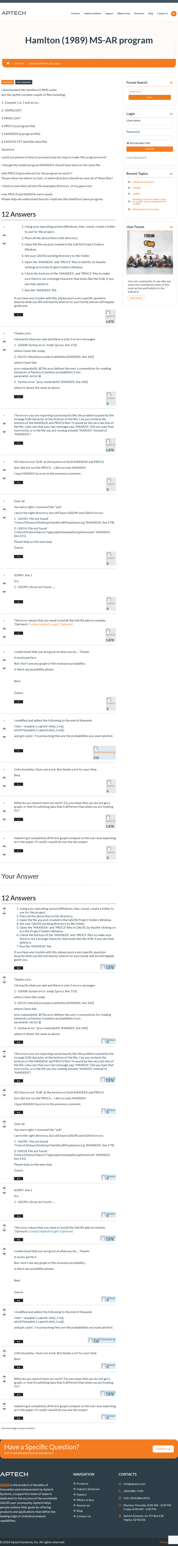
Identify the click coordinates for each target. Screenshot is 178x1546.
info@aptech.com (134, 1483)
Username (133, 120)
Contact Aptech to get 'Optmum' (51, 624)
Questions (8, 82)
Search (150, 97)
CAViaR (136, 188)
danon (111, 398)
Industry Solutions (92, 13)
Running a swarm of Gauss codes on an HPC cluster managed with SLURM (149, 201)
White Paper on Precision (146, 209)
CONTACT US (163, 1449)
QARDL (136, 194)
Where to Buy (85, 1499)
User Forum (136, 297)
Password (133, 132)
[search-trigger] (174, 13)
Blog (150, 13)
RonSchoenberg (104, 752)
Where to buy (123, 13)
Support (109, 13)
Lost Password (136, 157)
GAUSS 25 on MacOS (143, 182)
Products (75, 13)
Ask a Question (24, 82)
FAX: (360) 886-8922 (136, 1498)
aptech (110, 316)
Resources (139, 13)
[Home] (10, 63)
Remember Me (139, 143)
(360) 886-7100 (133, 1491)
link (18, 314)
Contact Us (162, 13)
